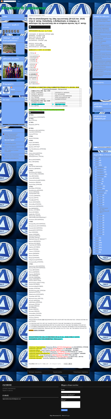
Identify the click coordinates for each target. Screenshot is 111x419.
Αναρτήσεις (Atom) (62, 376)
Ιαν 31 (101, 195)
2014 (97, 245)
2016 (97, 240)
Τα (97, 147)
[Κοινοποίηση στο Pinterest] (71, 364)
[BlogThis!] (66, 364)
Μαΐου (99, 183)
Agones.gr (15, 124)
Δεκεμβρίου (100, 167)
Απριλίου (100, 186)
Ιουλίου (99, 179)
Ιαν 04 (101, 232)
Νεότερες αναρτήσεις (35, 372)
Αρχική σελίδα (57, 372)
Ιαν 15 (101, 217)
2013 (97, 247)
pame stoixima (21, 124)
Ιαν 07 (101, 229)
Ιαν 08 (101, 227)
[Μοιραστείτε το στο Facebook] (69, 364)
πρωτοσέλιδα (101, 147)
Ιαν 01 (101, 234)
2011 (97, 252)
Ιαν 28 (101, 200)
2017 (97, 238)
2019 (97, 162)
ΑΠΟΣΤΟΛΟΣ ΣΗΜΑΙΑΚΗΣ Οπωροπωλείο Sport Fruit (101, 29)
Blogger (68, 415)
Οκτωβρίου (100, 172)
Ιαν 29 (101, 197)
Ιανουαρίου (100, 193)
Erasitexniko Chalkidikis (12, 155)
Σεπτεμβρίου (101, 174)
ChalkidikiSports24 (10, 143)
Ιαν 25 (101, 202)
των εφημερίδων (107, 147)
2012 (97, 249)
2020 (97, 160)
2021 (97, 158)
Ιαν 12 (101, 225)
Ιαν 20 (101, 215)
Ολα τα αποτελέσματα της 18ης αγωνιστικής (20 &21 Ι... (103, 209)
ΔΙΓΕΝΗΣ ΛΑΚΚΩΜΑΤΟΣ (12, 158)
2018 (97, 165)
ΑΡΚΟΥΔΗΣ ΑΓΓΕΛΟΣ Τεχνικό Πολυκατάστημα (102, 37)
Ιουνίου (99, 181)
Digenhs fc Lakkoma (23, 7)
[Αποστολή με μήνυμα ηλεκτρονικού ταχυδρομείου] (64, 364)
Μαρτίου (99, 188)
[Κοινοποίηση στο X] (68, 364)
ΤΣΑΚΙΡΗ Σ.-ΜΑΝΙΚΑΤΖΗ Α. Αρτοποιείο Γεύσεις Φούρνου (102, 46)
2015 (97, 242)
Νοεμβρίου (100, 169)
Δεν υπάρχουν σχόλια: (56, 363)
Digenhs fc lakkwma (10, 146)
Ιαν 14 (101, 220)
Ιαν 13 (101, 222)
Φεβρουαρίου (101, 190)
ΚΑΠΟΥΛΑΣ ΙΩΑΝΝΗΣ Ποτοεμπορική (100, 42)
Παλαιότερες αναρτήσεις (80, 372)
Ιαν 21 (101, 204)
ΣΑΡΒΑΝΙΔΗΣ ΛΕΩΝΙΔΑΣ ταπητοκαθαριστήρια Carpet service (102, 21)
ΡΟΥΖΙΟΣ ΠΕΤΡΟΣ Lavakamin (102, 25)
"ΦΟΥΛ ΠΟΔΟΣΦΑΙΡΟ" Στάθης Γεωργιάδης (11, 134)
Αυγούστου (100, 176)
